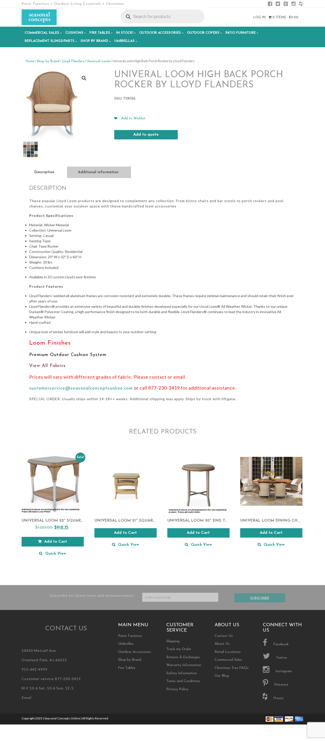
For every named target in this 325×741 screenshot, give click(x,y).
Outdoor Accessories (160, 33)
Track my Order (178, 649)
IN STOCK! (124, 33)
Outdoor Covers (203, 33)
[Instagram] (293, 5)
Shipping (173, 641)
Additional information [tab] (98, 172)
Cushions (74, 33)
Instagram (283, 671)
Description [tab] (44, 172)
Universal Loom (98, 61)
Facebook (280, 644)
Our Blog (222, 676)
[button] (84, 78)
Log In (259, 17)
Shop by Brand (94, 41)
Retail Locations (228, 652)
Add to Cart (125, 533)
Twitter (281, 658)
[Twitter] (277, 5)
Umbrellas (124, 41)
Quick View (55, 554)
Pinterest (280, 685)
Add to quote (146, 135)
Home (30, 61)
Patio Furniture (240, 33)
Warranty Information (183, 665)
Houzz (278, 698)
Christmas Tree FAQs (232, 668)
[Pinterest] (285, 5)
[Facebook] (270, 5)
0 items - (284, 17)
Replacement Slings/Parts (49, 41)
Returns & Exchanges (183, 657)
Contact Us (224, 636)
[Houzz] (300, 5)
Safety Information (181, 673)
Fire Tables (99, 33)
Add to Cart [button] (55, 542)
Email (26, 698)
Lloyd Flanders (73, 61)
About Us (222, 644)
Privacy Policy (177, 689)
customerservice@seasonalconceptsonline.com (81, 388)
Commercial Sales (42, 33)
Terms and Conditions (183, 681)
